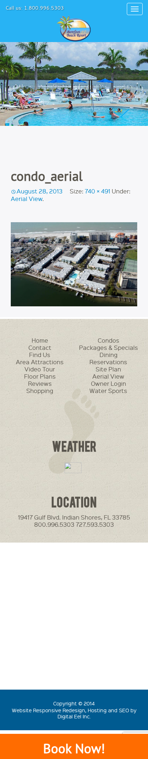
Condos (108, 340)
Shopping (39, 390)
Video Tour (39, 369)
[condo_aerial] (74, 264)
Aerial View (26, 198)
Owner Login (108, 383)
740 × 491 (97, 191)
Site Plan (108, 369)
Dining (108, 354)
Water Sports (108, 390)
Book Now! (74, 748)
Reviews (40, 383)
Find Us (39, 354)
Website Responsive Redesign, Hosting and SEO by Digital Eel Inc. (74, 713)
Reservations (108, 362)
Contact (39, 347)
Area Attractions (40, 362)
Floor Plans (40, 376)
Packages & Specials (108, 347)
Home (40, 340)
